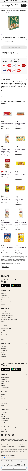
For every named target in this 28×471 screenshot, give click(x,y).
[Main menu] (2, 5)
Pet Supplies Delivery (7, 315)
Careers (3, 348)
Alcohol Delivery (5, 313)
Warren (3, 416)
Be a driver (4, 379)
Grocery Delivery (6, 311)
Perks (2, 383)
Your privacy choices (10, 457)
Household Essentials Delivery (9, 319)
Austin (3, 394)
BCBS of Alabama (6, 431)
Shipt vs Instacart (6, 337)
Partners (3, 354)
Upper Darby (5, 418)
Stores (3, 330)
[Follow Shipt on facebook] (2, 435)
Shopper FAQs (5, 387)
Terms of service (5, 455)
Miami (3, 399)
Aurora (3, 414)
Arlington (3, 412)
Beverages (4, 295)
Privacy (13, 455)
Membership (4, 332)
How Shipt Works (6, 328)
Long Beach (4, 420)
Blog (2, 352)
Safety (3, 385)
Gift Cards (4, 335)
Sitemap (3, 356)
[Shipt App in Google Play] (16, 285)
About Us (3, 346)
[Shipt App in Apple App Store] (5, 285)
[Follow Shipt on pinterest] (9, 435)
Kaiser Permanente (6, 429)
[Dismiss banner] (2, 1)
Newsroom (4, 350)
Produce (3, 299)
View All (3, 304)
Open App (24, 1)
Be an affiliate (5, 381)
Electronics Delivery (6, 317)
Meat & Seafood (6, 302)
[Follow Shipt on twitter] (13, 435)
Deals (2, 339)
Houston (3, 401)
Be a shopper (5, 377)
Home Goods (5, 297)
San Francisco (5, 396)
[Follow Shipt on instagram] (6, 435)
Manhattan (4, 403)
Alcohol (3, 293)
